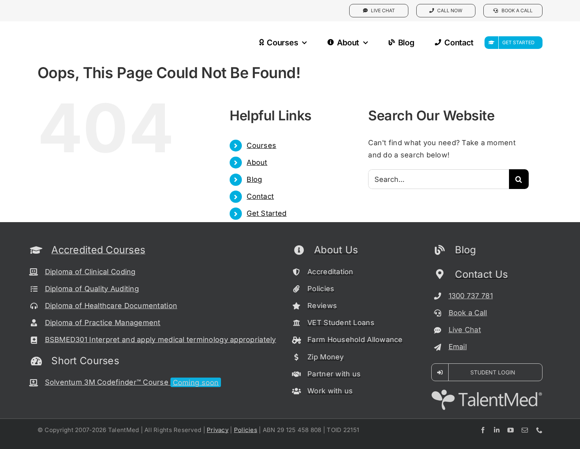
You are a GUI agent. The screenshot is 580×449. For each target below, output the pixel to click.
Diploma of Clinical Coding (90, 272)
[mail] (525, 430)
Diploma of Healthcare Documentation (111, 305)
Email (458, 346)
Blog (254, 179)
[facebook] (483, 430)
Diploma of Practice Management (103, 322)
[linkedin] (497, 430)
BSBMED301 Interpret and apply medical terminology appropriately (160, 339)
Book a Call (468, 313)
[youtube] (510, 430)
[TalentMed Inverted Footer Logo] (487, 392)
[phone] (539, 430)
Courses (261, 145)
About (257, 162)
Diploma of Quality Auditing (92, 288)
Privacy (217, 430)
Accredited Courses (98, 250)
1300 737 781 (471, 296)
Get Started (266, 213)
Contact (260, 196)
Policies (245, 430)
